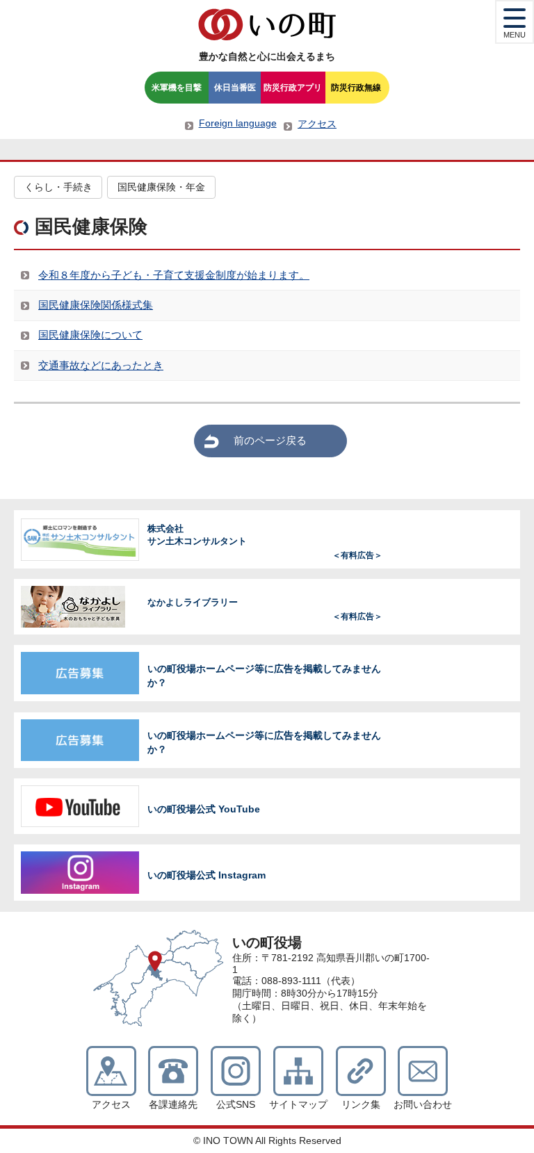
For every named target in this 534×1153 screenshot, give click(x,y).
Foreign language (238, 123)
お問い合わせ (423, 1104)
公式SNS (235, 1104)
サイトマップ (298, 1104)
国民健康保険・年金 (161, 187)
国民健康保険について (90, 335)
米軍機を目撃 (177, 87)
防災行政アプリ (293, 87)
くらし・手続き (58, 187)
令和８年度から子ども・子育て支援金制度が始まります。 (173, 275)
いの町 (267, 24)
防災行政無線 (356, 87)
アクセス (317, 123)
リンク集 (360, 1104)
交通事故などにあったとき (100, 365)
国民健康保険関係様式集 (95, 305)
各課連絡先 (173, 1104)
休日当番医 (235, 87)
